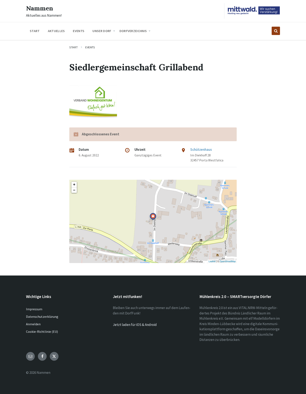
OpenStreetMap (228, 261)
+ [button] (74, 184)
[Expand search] (276, 31)
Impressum (34, 309)
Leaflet (212, 261)
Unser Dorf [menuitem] (101, 31)
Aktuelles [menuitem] (56, 31)
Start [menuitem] (35, 31)
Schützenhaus (201, 149)
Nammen (39, 8)
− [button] (74, 190)
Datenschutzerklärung (42, 316)
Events (90, 47)
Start (73, 47)
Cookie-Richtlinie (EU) (42, 331)
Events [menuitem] (78, 31)
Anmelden (33, 324)
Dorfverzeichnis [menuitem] (133, 31)
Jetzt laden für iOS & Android (135, 324)
